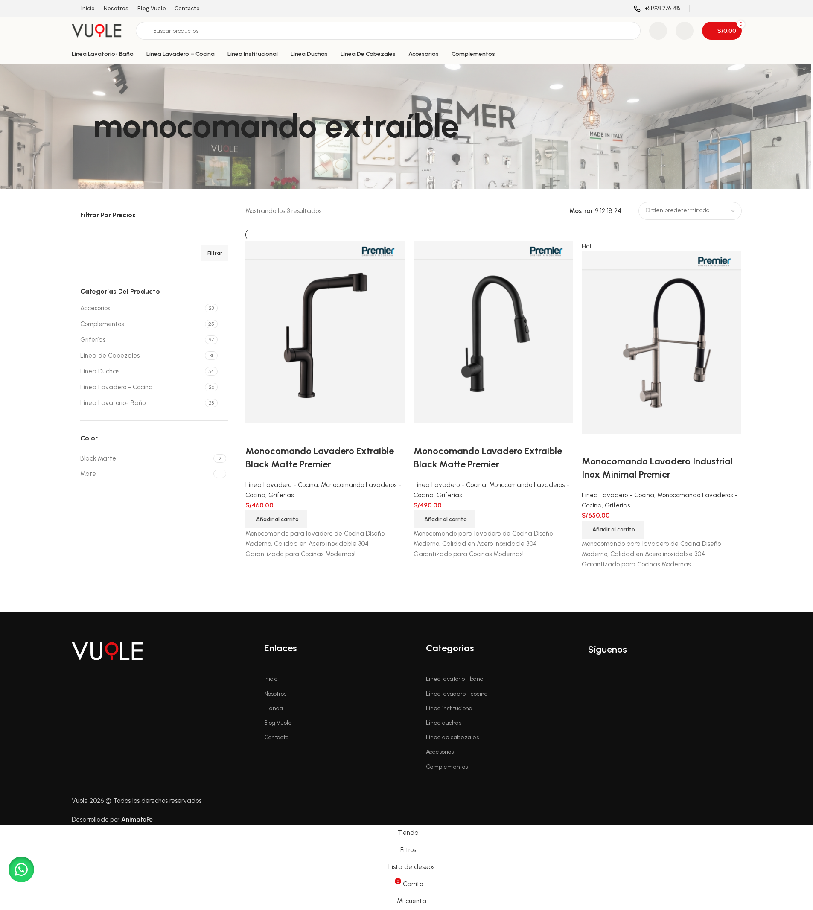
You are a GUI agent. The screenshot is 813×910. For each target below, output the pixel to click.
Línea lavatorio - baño (454, 678)
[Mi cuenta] (684, 30)
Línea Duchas (99, 371)
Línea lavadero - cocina (457, 693)
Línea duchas (443, 722)
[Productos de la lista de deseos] (658, 30)
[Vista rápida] (592, 444)
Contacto (276, 737)
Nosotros (275, 693)
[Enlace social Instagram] (714, 8)
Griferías (92, 340)
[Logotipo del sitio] (99, 30)
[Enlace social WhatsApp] (736, 8)
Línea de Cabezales (110, 355)
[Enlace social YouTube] (725, 8)
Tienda (273, 708)
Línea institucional (450, 708)
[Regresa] (82, 126)
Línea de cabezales (452, 737)
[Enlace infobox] (657, 8)
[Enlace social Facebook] (703, 8)
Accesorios (95, 308)
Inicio (270, 678)
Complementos (102, 324)
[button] (613, 530)
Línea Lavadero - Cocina (116, 387)
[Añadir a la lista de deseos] (615, 444)
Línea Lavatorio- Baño (113, 403)
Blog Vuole (278, 722)
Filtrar (214, 253)
